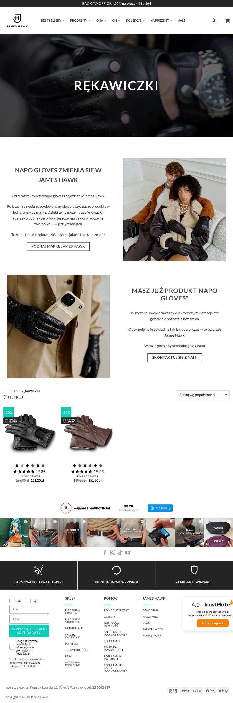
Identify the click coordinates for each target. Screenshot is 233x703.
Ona (99, 20)
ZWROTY (109, 616)
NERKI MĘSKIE (74, 628)
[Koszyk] (227, 20)
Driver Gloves (30, 476)
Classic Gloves (87, 476)
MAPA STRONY (152, 635)
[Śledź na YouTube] (127, 553)
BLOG (146, 622)
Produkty (78, 20)
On (114, 20)
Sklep (13, 391)
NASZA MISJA (151, 616)
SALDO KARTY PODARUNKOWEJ (115, 633)
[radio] (17, 465)
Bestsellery (51, 20)
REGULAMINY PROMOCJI (112, 657)
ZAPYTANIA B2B (153, 629)
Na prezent (159, 20)
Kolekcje (133, 20)
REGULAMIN (112, 641)
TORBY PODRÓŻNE (77, 650)
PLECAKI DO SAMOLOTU (72, 621)
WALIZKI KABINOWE (72, 636)
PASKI (68, 656)
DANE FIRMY (150, 610)
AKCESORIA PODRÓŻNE (72, 664)
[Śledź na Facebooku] (105, 553)
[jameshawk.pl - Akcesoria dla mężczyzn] (18, 20)
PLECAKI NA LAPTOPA (72, 611)
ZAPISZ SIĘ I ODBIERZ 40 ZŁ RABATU (29, 631)
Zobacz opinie (213, 623)
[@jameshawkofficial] (66, 508)
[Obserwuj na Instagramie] (112, 553)
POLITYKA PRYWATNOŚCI (113, 648)
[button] (213, 20)
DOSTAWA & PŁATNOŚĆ (111, 624)
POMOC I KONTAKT (116, 610)
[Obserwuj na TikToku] (120, 553)
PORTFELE (71, 643)
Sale (181, 20)
